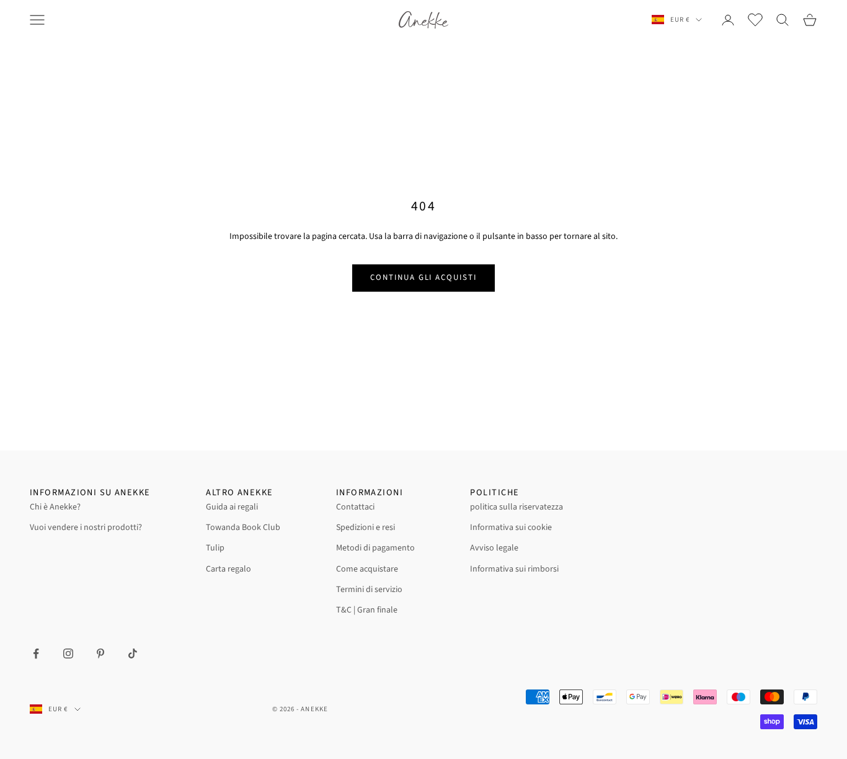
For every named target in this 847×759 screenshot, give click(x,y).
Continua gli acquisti (423, 277)
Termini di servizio (369, 589)
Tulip (215, 548)
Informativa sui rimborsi (514, 569)
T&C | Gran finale (366, 610)
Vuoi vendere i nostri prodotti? (86, 527)
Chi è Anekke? (55, 507)
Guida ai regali (232, 507)
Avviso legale (494, 548)
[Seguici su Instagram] (68, 653)
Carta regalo (228, 569)
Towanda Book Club (243, 527)
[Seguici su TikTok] (132, 653)
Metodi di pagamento (375, 548)
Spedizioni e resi (365, 527)
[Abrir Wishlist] (755, 19)
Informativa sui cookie (511, 527)
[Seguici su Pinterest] (100, 653)
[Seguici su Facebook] (36, 653)
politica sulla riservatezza (516, 507)
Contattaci (355, 507)
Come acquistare (367, 569)
